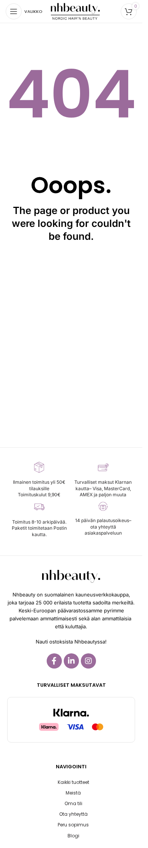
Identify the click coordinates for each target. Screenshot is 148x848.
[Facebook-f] (54, 661)
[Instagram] (88, 661)
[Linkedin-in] (71, 661)
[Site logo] (75, 11)
